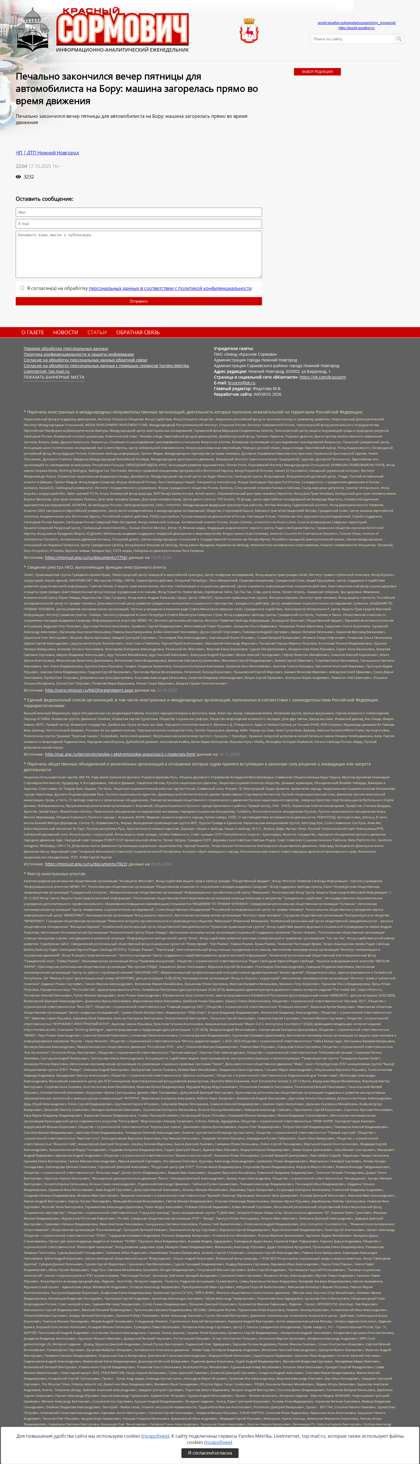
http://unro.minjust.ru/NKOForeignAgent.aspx (89, 690)
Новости (65, 332)
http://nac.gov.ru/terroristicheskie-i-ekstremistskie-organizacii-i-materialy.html (120, 754)
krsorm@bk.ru (241, 382)
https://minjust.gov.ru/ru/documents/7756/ (86, 557)
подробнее (155, 1436)
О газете (32, 332)
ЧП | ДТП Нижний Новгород (47, 153)
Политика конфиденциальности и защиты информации (79, 354)
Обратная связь (138, 332)
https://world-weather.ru (357, 28)
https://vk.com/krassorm (323, 377)
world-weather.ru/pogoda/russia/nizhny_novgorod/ (357, 23)
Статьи (97, 332)
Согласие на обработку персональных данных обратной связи (85, 360)
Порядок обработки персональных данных (66, 348)
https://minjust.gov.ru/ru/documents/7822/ (86, 864)
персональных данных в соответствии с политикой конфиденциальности (170, 288)
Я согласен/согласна (210, 1453)
